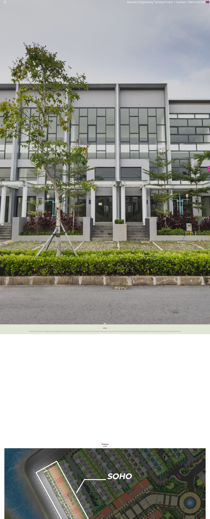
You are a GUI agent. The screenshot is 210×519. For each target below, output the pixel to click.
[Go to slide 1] (105, 323)
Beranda (132, 2)
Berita (192, 2)
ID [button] (207, 2)
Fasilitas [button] (181, 2)
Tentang (159, 2)
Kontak (201, 2)
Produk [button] (169, 2)
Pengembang (145, 2)
